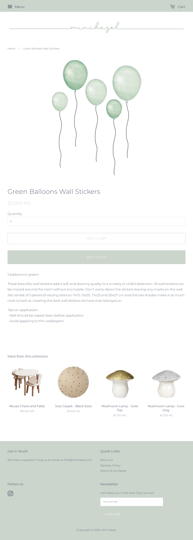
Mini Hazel (109, 530)
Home (11, 48)
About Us (106, 460)
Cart (181, 7)
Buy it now (96, 257)
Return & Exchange (113, 470)
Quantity (15, 214)
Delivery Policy (110, 465)
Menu (19, 7)
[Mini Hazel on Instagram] (10, 495)
